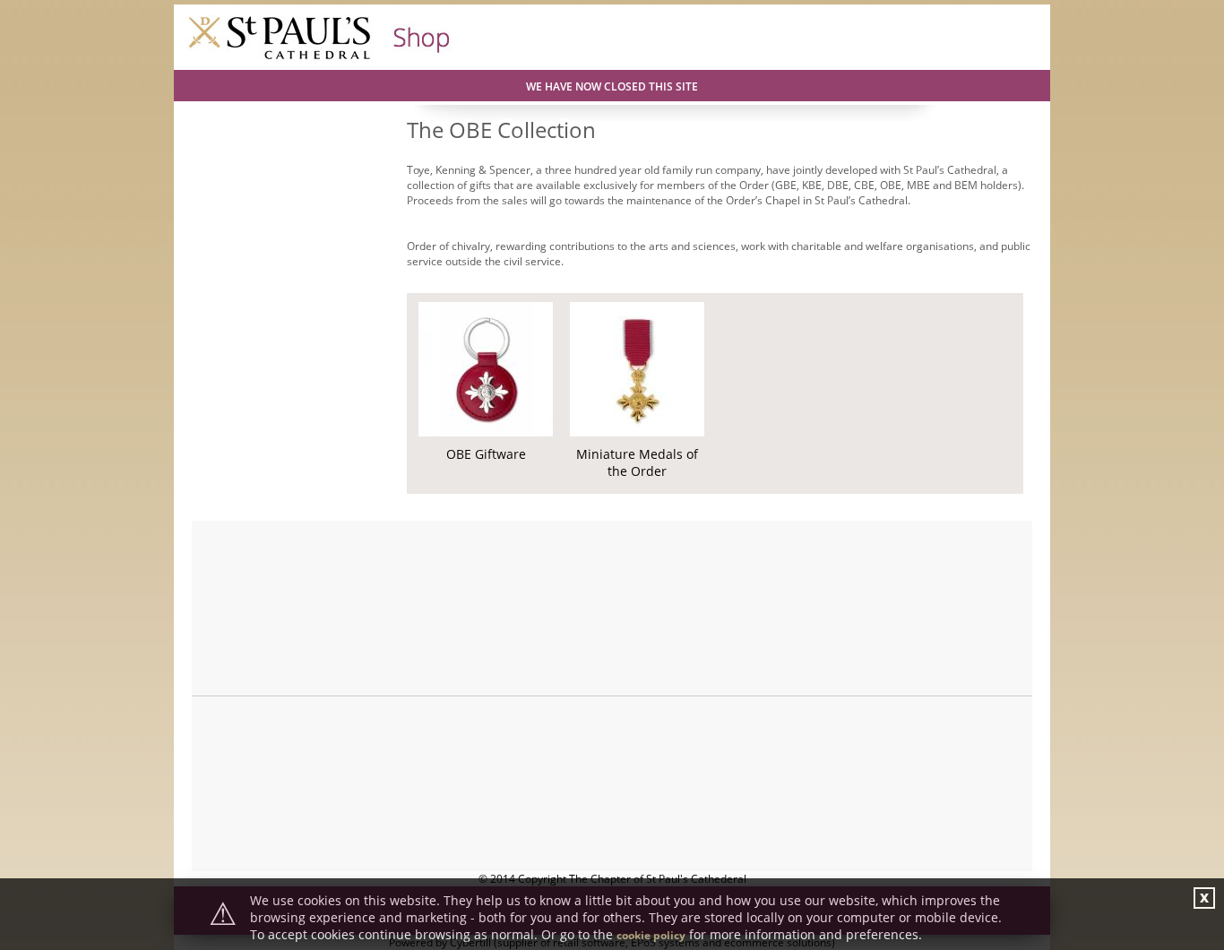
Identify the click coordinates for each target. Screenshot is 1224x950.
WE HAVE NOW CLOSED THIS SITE (612, 86)
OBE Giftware (486, 453)
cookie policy (650, 935)
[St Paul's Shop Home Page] (319, 57)
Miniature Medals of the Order (637, 462)
